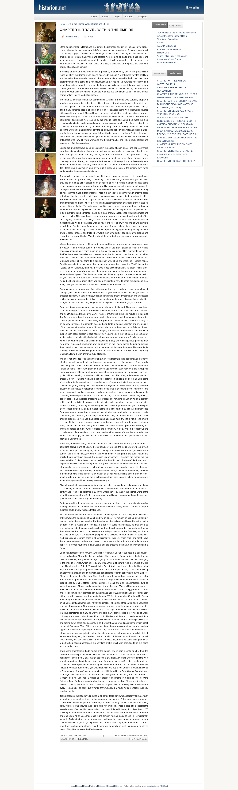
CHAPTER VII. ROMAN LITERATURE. (175, 151)
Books (105, 16)
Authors (129, 16)
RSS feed (164, 786)
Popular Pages (175, 73)
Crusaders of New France (169, 59)
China (160, 42)
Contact (110, 786)
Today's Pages (175, 25)
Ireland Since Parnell (167, 62)
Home (94, 16)
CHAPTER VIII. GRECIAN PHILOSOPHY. (176, 161)
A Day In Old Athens (166, 46)
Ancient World (72, 37)
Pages (117, 16)
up (103, 735)
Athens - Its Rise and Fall (169, 49)
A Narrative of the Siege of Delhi (172, 36)
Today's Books (159, 25)
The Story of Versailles (167, 39)
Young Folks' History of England (172, 56)
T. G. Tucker (88, 37)
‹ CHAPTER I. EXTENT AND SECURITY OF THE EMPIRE (74, 737)
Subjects (142, 16)
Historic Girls (163, 53)
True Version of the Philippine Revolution (176, 33)
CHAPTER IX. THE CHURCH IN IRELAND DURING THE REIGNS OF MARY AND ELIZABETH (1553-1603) (177, 104)
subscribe (149, 786)
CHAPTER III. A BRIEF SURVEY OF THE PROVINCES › (130, 737)
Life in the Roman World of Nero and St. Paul (89, 24)
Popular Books (159, 73)
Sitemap (118, 786)
